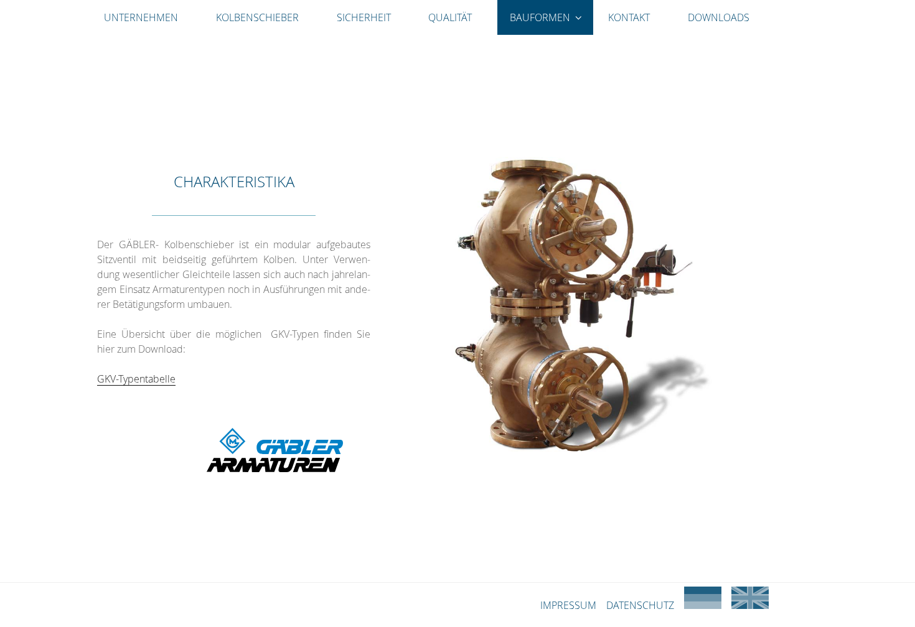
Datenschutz (640, 605)
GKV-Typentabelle (136, 379)
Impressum (568, 605)
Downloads (718, 17)
